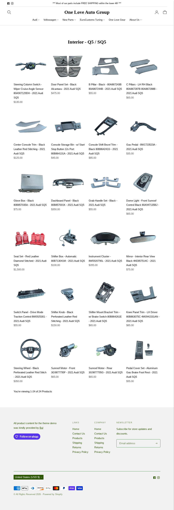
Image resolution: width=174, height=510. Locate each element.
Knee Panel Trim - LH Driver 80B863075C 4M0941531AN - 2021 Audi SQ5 (143, 316)
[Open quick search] (9, 12)
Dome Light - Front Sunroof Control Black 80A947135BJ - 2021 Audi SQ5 (142, 205)
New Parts (68, 19)
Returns (76, 447)
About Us (134, 19)
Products (77, 438)
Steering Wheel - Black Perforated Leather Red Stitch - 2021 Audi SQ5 (30, 372)
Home (75, 429)
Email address (127, 439)
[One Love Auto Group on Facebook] (8, 3)
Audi (34, 19)
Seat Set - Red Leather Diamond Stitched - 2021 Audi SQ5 (30, 260)
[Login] (156, 12)
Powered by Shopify (53, 494)
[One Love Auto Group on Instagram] (12, 3)
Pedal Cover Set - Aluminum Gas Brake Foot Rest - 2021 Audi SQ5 (142, 372)
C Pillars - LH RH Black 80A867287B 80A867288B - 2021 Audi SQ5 (141, 89)
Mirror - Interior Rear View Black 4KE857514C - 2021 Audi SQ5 (141, 260)
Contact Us (78, 433)
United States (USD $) (27, 477)
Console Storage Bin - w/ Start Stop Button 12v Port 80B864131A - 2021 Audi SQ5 (68, 149)
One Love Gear (117, 19)
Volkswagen (50, 19)
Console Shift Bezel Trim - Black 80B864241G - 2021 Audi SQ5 (103, 149)
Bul (41, 427)
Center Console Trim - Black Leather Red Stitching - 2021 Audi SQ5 (29, 149)
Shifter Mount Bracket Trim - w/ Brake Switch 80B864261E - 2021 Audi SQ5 (105, 316)
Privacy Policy (80, 451)
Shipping (77, 442)
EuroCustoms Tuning (91, 19)
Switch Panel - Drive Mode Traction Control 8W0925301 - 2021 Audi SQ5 (30, 316)
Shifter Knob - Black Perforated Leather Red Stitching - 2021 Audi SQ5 (65, 316)
